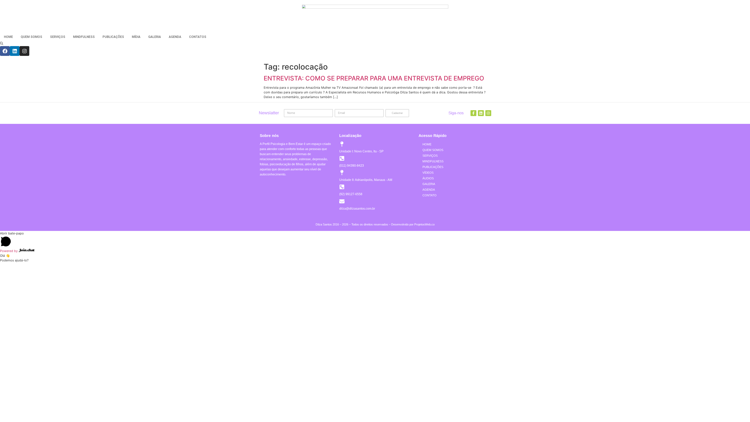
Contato (429, 195)
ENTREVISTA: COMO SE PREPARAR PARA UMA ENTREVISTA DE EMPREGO (374, 78)
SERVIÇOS (57, 37)
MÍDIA (136, 37)
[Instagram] (24, 51)
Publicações (432, 167)
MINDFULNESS (84, 37)
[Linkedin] (15, 51)
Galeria (428, 184)
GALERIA (154, 37)
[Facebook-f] (473, 113)
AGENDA (175, 37)
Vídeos (428, 172)
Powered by (9, 251)
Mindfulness (433, 161)
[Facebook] (5, 51)
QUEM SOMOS (31, 37)
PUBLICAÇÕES (113, 37)
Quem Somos (432, 150)
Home (426, 144)
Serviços (430, 155)
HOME (8, 37)
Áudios (428, 178)
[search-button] (1, 43)
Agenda (428, 189)
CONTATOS (197, 37)
